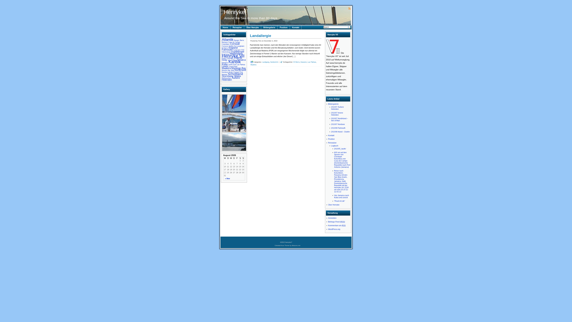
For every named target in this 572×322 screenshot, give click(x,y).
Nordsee (225, 72)
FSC (242, 50)
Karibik (235, 62)
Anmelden (332, 218)
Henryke (234, 12)
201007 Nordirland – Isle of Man (339, 119)
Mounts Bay (226, 70)
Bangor (236, 40)
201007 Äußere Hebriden (337, 108)
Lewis (225, 66)
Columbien (225, 44)
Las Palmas (241, 64)
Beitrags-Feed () (336, 222)
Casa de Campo (234, 42)
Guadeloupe (237, 51)
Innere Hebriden (227, 58)
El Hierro (225, 48)
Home (225, 27)
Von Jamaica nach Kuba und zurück (341, 196)
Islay (224, 59)
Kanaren (225, 63)
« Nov (227, 179)
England (233, 47)
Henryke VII (233, 55)
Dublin (231, 46)
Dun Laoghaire (239, 46)
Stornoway (228, 76)
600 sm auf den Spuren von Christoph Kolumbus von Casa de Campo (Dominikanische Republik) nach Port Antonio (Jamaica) (342, 159)
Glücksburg (226, 52)
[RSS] (349, 8)
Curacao (225, 46)
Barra (242, 40)
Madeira (226, 68)
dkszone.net (296, 245)
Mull (232, 70)
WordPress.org (334, 229)
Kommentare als (337, 226)
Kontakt (295, 27)
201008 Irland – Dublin (340, 132)
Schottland (235, 74)
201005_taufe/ (340, 149)
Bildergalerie (269, 27)
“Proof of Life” (339, 201)
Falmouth (227, 49)
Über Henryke (252, 27)
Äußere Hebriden (231, 78)
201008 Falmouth (338, 128)
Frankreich (237, 50)
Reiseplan (237, 27)
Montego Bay (238, 68)
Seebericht (274, 62)
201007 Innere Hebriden (337, 114)
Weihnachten (226, 78)
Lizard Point (233, 66)
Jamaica (241, 59)
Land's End (232, 64)
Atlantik (227, 40)
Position (283, 27)
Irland (238, 57)
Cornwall (235, 43)
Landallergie (260, 36)
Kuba (224, 64)
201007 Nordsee (338, 124)
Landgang (265, 62)
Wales (237, 76)
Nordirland (240, 70)
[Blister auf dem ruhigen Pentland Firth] (234, 112)
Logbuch (334, 146)
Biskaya (225, 42)
